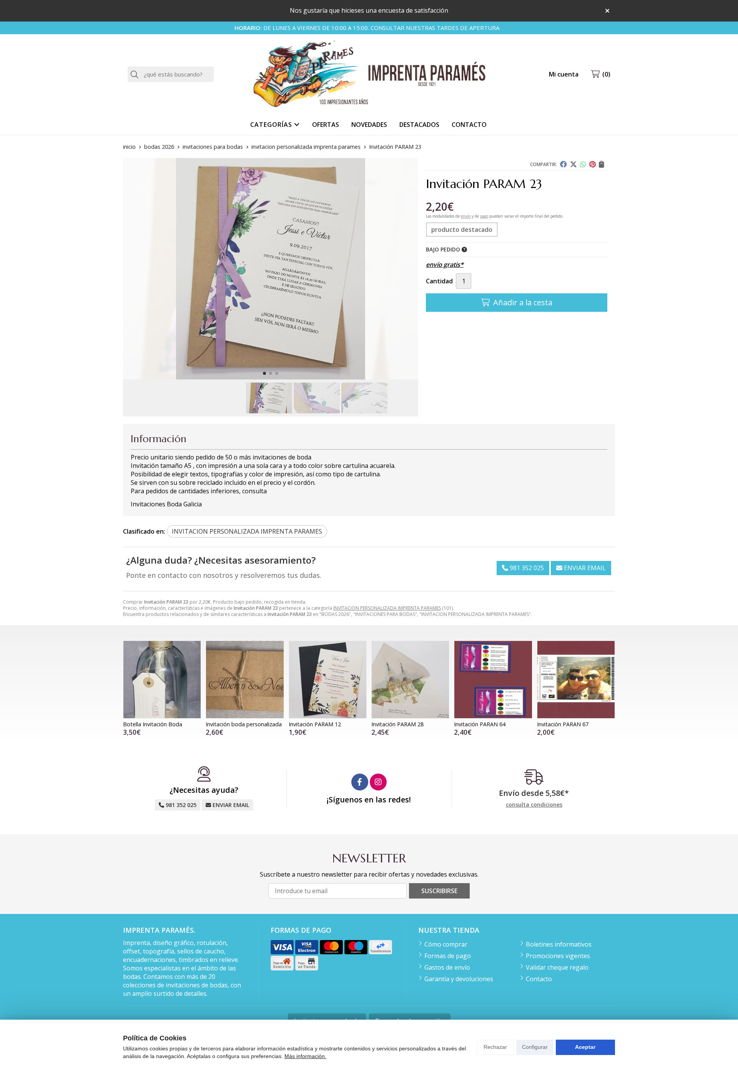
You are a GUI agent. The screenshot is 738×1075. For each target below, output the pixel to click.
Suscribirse (439, 891)
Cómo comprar (445, 944)
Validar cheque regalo (557, 967)
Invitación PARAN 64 (479, 724)
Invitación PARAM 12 (315, 724)
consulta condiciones (534, 805)
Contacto (539, 979)
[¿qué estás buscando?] (171, 74)
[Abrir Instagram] (378, 782)
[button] (264, 373)
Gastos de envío (447, 967)
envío (465, 216)
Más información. (305, 1056)
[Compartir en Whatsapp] (583, 164)
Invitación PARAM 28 (397, 724)
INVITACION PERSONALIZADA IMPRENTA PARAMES (387, 608)
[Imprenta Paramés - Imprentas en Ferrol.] (369, 74)
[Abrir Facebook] (359, 782)
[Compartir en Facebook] (563, 164)
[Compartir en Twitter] (573, 164)
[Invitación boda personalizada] (244, 679)
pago (484, 216)
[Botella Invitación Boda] (162, 679)
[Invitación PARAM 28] (410, 679)
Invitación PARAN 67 (562, 724)
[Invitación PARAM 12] (327, 679)
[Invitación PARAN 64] (493, 679)
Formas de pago (447, 956)
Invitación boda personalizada (244, 724)
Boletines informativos (559, 944)
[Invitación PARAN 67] (576, 679)
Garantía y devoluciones (458, 979)
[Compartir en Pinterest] (592, 164)
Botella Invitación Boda (152, 724)
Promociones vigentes (558, 956)
